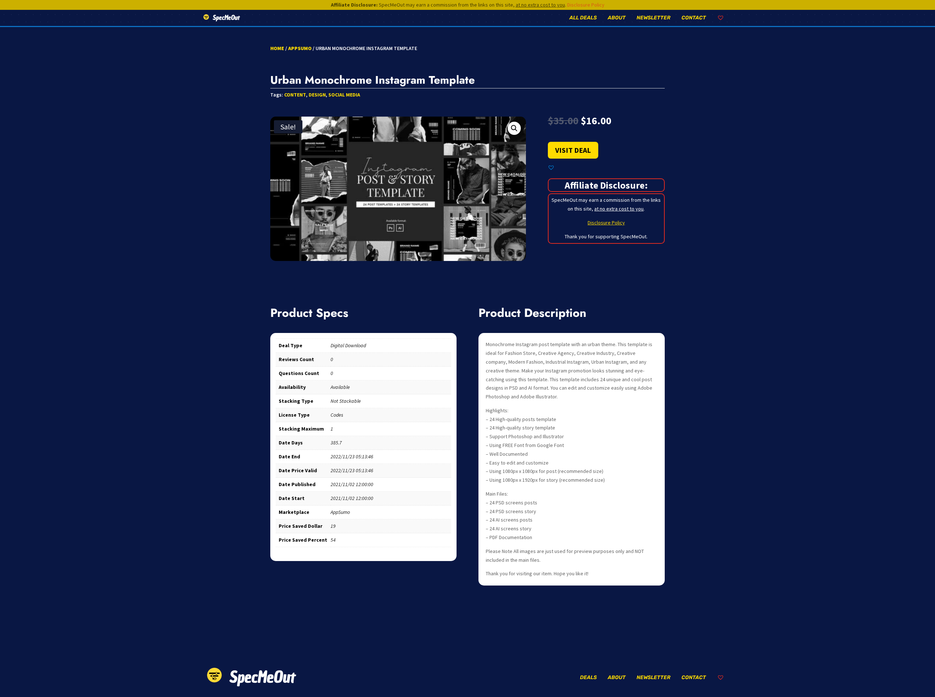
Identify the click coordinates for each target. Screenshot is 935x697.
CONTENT (295, 94)
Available (340, 387)
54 (333, 540)
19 (333, 526)
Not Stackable (346, 401)
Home (277, 48)
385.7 (336, 442)
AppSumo (300, 48)
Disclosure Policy (585, 4)
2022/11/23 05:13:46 (352, 456)
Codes (337, 415)
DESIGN (317, 94)
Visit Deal (573, 150)
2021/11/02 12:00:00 (352, 484)
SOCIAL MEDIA (344, 94)
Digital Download (348, 345)
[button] (514, 128)
